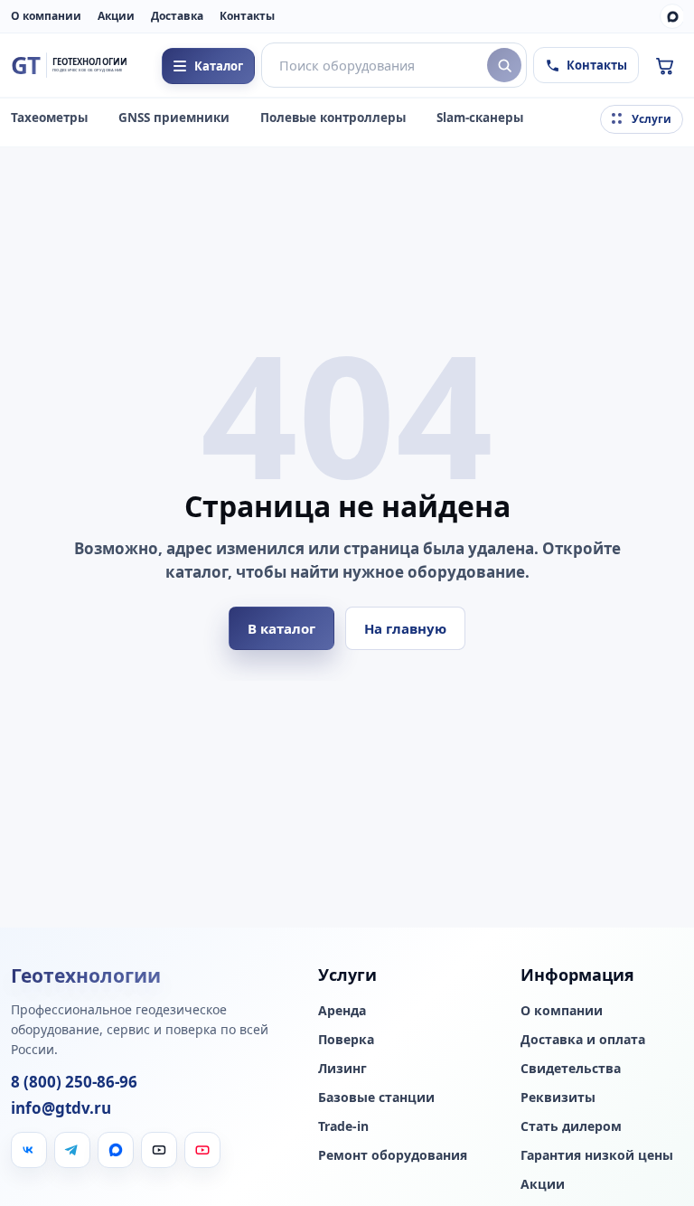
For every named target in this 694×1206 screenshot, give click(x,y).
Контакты (247, 16)
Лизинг (342, 1068)
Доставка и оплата (582, 1040)
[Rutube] (159, 1150)
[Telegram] (72, 1150)
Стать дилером (571, 1126)
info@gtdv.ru (61, 1108)
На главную (405, 628)
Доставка (177, 16)
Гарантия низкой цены (596, 1155)
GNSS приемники (174, 117)
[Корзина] (664, 65)
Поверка (346, 1040)
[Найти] (504, 65)
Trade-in (343, 1126)
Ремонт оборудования (392, 1155)
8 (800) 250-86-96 (74, 1082)
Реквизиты (558, 1097)
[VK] (29, 1150)
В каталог (281, 628)
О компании (46, 16)
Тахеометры (49, 117)
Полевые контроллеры (333, 117)
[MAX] (672, 16)
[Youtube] (202, 1150)
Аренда (342, 1011)
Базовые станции (376, 1097)
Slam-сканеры (479, 117)
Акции (116, 16)
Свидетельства (570, 1068)
